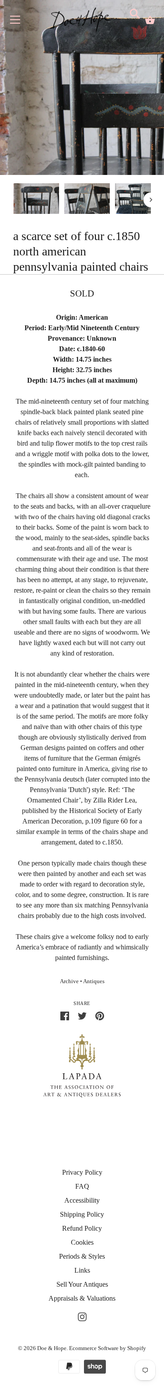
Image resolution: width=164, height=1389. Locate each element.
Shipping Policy (82, 1214)
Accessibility (82, 1200)
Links (82, 1270)
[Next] (151, 199)
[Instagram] (82, 1315)
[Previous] (13, 199)
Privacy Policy (82, 1172)
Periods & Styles (82, 1256)
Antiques (94, 981)
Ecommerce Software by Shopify (107, 1348)
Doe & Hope (51, 1348)
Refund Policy (82, 1228)
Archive (69, 981)
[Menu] (15, 22)
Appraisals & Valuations (82, 1298)
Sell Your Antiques (82, 1284)
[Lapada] (82, 1065)
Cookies (82, 1242)
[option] (36, 200)
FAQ (82, 1186)
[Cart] (150, 20)
